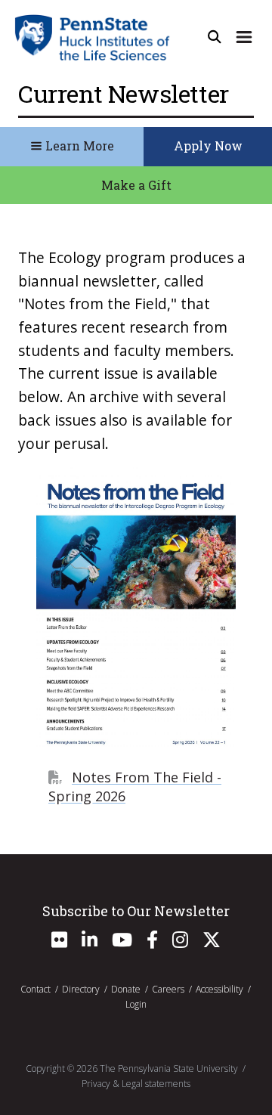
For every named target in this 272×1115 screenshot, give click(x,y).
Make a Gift (136, 185)
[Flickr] (59, 943)
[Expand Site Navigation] (244, 37)
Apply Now (208, 145)
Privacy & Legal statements (136, 1083)
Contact (35, 989)
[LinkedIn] (89, 943)
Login (136, 1004)
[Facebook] (152, 943)
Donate (126, 989)
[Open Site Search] (214, 37)
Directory (81, 989)
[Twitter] (211, 943)
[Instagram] (180, 943)
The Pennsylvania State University (169, 1068)
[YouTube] (122, 943)
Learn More (78, 145)
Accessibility (219, 989)
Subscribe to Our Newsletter (136, 911)
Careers (168, 989)
